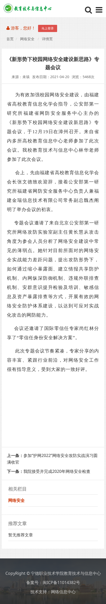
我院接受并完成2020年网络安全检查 (48, 471)
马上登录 (47, 28)
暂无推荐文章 (20, 535)
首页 (10, 39)
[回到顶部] (99, 597)
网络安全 (27, 39)
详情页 (47, 39)
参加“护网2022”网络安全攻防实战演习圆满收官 (52, 459)
